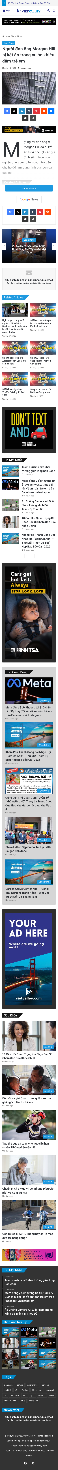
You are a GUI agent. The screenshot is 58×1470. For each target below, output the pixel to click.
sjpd (32, 1395)
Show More (28, 188)
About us (9, 1450)
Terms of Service (36, 1450)
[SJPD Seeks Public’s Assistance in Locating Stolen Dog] (15, 348)
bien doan (8, 1385)
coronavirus (32, 1385)
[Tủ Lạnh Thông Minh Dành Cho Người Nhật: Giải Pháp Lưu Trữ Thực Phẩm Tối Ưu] (10, 1364)
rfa (5, 1395)
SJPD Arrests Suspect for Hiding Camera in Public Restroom (41, 323)
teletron (41, 1395)
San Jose (15, 1395)
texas (51, 1395)
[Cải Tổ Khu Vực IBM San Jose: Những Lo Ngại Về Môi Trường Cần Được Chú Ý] (29, 1354)
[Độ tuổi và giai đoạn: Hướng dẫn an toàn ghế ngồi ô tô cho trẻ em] (10, 1354)
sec (24, 1395)
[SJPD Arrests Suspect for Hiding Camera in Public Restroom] (43, 310)
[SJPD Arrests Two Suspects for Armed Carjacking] (43, 348)
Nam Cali (50, 1390)
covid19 (7, 1390)
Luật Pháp (17, 36)
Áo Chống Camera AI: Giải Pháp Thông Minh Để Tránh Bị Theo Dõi (38, 505)
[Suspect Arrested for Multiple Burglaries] (43, 379)
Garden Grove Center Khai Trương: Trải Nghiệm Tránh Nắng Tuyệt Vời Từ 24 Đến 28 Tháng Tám (27, 892)
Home (7, 36)
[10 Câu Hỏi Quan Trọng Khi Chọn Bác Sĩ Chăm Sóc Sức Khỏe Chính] (10, 522)
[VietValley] (29, 10)
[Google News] (29, 199)
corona (20, 1385)
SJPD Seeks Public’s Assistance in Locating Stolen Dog (14, 361)
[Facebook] (7, 111)
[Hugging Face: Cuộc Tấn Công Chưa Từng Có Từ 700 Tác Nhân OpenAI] (47, 1343)
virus (23, 1400)
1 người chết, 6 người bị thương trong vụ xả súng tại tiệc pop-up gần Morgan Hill (29, 249)
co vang (45, 1385)
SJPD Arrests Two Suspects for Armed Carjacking (40, 361)
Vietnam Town (10, 1400)
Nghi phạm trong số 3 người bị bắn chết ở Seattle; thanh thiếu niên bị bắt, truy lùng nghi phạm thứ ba (14, 326)
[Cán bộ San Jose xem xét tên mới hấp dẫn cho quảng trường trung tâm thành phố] (29, 1343)
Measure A (36, 1390)
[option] (29, 246)
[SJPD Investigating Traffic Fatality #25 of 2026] (15, 379)
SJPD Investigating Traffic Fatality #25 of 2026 (13, 392)
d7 (16, 1390)
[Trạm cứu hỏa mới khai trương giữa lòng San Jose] (10, 471)
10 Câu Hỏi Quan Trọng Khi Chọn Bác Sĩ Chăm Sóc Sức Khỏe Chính (39, 521)
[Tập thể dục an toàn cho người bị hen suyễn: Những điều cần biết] (29, 1364)
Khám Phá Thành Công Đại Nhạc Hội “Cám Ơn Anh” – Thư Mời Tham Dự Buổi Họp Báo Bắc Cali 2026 (28, 755)
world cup (33, 1400)
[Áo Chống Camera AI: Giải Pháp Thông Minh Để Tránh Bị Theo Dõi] (10, 505)
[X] (14, 111)
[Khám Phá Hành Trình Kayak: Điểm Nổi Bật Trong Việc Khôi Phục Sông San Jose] (47, 1364)
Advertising (21, 1450)
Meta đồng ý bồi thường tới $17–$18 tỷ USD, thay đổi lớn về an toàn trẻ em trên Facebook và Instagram (28, 711)
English (25, 1390)
